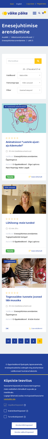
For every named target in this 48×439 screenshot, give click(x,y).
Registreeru (41, 3)
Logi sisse (30, 3)
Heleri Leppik (24, 167)
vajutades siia (9, 399)
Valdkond (10, 75)
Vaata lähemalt (36, 177)
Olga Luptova (33, 164)
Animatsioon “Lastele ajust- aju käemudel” (23, 144)
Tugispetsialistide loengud (16, 237)
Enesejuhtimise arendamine (25, 156)
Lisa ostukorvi (36, 328)
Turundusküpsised (15, 416)
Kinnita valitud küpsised (24, 432)
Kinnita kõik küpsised (24, 425)
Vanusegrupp (12, 82)
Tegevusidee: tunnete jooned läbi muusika (24, 299)
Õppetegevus (11, 159)
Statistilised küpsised (16, 411)
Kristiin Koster (34, 319)
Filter (8, 90)
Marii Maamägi (12, 167)
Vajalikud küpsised (15, 405)
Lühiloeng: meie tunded (20, 223)
